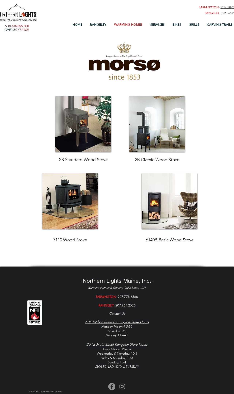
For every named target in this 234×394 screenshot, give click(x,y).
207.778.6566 (128, 297)
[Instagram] (122, 386)
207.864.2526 (125, 305)
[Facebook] (111, 386)
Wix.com (58, 391)
